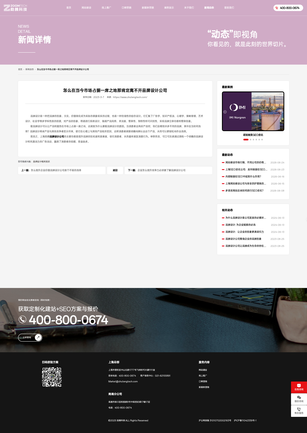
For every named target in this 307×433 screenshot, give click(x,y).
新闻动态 (29, 69)
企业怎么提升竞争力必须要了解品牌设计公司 (161, 170)
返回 (115, 170)
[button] (245, 139)
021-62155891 (162, 375)
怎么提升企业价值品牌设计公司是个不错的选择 (56, 170)
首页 (20, 69)
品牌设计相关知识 (41, 161)
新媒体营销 (204, 387)
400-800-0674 (68, 319)
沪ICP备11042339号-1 (245, 420)
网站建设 (203, 370)
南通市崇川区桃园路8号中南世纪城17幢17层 (129, 402)
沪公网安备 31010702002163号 (215, 420)
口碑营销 (203, 381)
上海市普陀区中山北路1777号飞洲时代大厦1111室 (131, 370)
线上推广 (203, 375)
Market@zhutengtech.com (123, 381)
